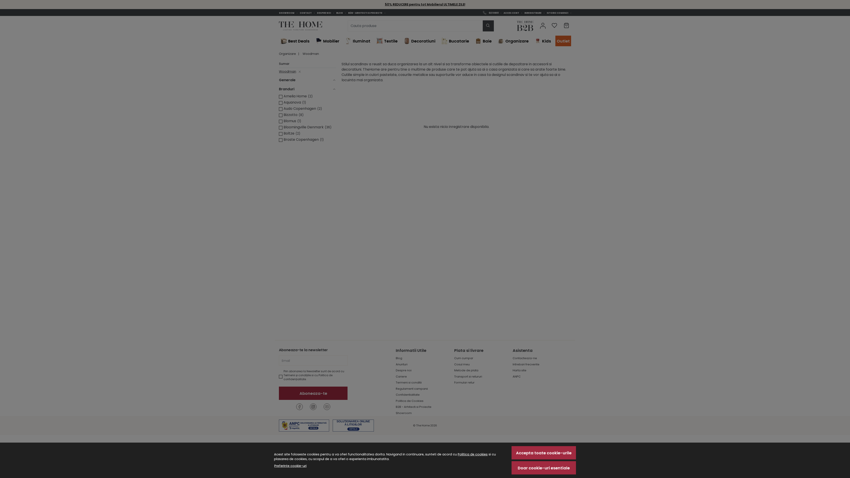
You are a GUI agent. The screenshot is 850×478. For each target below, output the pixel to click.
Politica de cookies (473, 454)
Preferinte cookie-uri (290, 466)
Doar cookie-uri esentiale (544, 468)
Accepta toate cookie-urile (544, 453)
